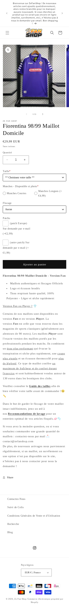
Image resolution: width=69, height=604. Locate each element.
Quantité (7, 152)
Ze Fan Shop (20, 599)
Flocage (7, 203)
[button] (7, 33)
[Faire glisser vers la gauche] (26, 114)
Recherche (13, 524)
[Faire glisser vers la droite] (43, 114)
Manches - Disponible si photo (20, 186)
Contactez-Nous (16, 499)
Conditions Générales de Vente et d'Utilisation (33, 515)
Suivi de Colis (15, 507)
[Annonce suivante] (62, 13)
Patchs (6, 218)
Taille (7, 171)
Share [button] (10, 477)
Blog (10, 532)
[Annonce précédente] (7, 13)
